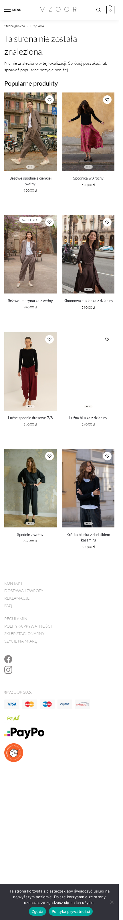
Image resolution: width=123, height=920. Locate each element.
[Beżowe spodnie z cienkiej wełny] (30, 131)
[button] (109, 10)
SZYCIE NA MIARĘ (20, 641)
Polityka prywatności (71, 911)
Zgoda (37, 911)
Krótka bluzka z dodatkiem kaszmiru (88, 537)
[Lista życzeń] (49, 99)
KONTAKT (13, 583)
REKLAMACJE (16, 598)
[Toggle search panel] (99, 10)
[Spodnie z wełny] (30, 488)
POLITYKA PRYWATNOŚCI (28, 626)
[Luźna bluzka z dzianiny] (88, 371)
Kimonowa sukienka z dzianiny (88, 300)
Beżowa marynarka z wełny (30, 300)
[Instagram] (8, 671)
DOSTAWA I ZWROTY (23, 590)
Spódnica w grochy (88, 178)
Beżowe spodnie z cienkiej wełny (30, 181)
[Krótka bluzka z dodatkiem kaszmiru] (88, 488)
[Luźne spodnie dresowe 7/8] (30, 371)
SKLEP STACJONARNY (24, 633)
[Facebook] (8, 660)
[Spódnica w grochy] (88, 131)
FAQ (8, 605)
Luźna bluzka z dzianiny (88, 417)
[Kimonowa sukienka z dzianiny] (88, 254)
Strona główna (14, 26)
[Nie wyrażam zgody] (111, 902)
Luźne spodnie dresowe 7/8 (30, 417)
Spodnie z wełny (30, 534)
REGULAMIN (15, 618)
